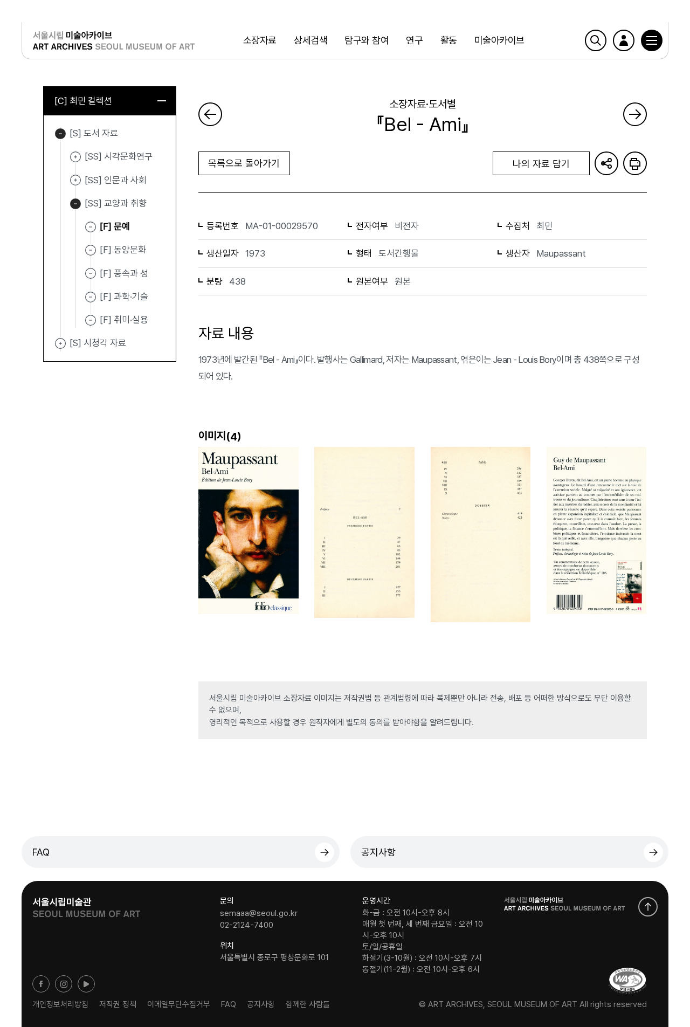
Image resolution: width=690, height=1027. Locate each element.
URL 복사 (606, 163)
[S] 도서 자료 (60, 134)
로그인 (623, 40)
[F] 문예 (115, 226)
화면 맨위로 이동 (648, 906)
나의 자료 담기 (541, 163)
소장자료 (260, 40)
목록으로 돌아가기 (244, 163)
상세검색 (310, 40)
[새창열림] (86, 904)
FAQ (41, 852)
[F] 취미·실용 (124, 319)
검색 (595, 40)
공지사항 (378, 852)
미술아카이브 (499, 40)
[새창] (627, 981)
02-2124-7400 (246, 924)
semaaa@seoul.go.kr (259, 913)
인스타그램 (64, 984)
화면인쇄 (635, 163)
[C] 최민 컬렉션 (83, 100)
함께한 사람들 (308, 1004)
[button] (652, 40)
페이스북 (41, 984)
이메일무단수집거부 (178, 1004)
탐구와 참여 (366, 40)
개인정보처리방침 (60, 1004)
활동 (448, 40)
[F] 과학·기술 (124, 296)
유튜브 (86, 984)
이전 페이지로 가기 (210, 114)
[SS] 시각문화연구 (75, 157)
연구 (414, 40)
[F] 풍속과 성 (124, 272)
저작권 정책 (117, 1004)
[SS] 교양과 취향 (75, 204)
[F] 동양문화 (123, 249)
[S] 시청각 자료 (60, 343)
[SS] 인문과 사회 (75, 181)
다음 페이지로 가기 (635, 114)
